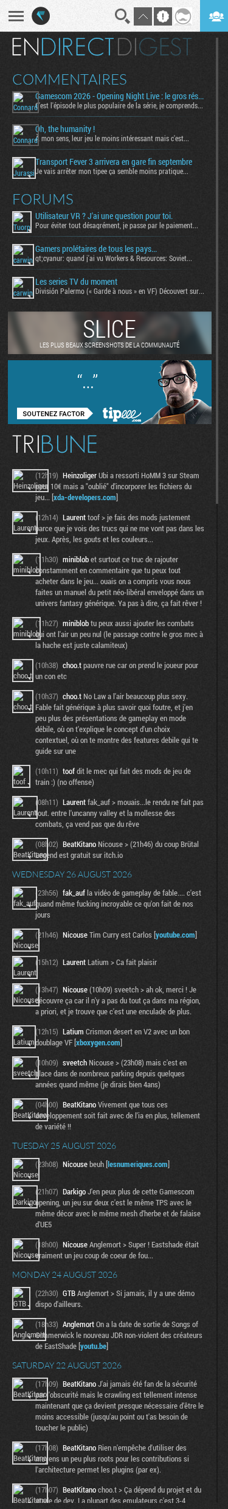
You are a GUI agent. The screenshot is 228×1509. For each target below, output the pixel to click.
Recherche (123, 16)
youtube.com (175, 934)
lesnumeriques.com (138, 1164)
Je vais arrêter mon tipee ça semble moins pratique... (111, 171)
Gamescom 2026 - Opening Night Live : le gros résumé (121, 96)
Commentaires (69, 79)
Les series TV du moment (76, 282)
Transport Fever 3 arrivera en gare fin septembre (113, 162)
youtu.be (93, 1345)
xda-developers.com (85, 497)
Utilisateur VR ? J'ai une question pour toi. (104, 216)
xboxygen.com (98, 1042)
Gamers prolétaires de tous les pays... (96, 249)
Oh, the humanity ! (65, 129)
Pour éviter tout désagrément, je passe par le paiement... (116, 225)
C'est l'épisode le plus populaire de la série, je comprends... (119, 105)
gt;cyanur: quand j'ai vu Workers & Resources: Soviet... (113, 258)
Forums (43, 199)
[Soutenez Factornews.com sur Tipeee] (110, 421)
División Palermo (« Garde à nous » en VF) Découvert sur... (119, 291)
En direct (63, 47)
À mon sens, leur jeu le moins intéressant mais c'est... (112, 138)
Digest (154, 47)
